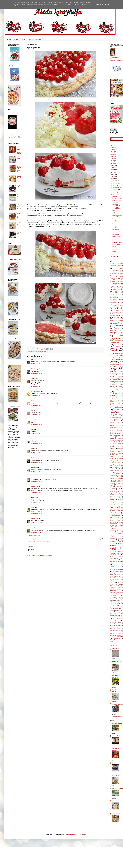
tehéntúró (112, 602)
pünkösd (117, 535)
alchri (32, 420)
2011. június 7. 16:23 (36, 502)
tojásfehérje (40, 351)
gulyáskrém (118, 381)
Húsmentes (112, 389)
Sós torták (115, 571)
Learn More (99, 4)
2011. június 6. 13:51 (36, 395)
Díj (113, 327)
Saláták (118, 560)
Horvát (118, 387)
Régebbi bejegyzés (98, 539)
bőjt (114, 299)
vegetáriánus (113, 627)
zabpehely (112, 631)
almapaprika (114, 268)
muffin (111, 496)
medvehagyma (116, 483)
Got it (107, 4)
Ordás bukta (18, 157)
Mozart (112, 494)
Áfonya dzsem (19, 232)
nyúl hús (118, 502)
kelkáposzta (120, 417)
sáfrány (111, 558)
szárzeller (119, 587)
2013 (112, 174)
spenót (111, 576)
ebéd (121, 334)
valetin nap (118, 623)
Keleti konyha (113, 417)
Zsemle (114, 251)
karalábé (112, 411)
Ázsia (113, 278)
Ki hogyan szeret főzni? (116, 226)
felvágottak (116, 364)
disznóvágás (113, 332)
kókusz (118, 433)
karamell (120, 411)
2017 (112, 165)
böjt (110, 299)
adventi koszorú (113, 263)
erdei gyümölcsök (119, 353)
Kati (32, 359)
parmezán (118, 517)
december (115, 180)
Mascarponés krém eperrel (117, 216)
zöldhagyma (120, 636)
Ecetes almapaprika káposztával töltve (19, 169)
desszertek (119, 325)
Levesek (119, 458)
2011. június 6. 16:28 (36, 443)
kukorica (112, 448)
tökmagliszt (118, 611)
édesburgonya (118, 340)
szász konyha (113, 589)
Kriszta (33, 439)
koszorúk (118, 440)
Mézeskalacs (113, 489)
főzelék (111, 370)
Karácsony (118, 407)
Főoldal (8, 39)
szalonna (120, 584)
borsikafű (119, 296)
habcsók (114, 384)
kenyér (119, 424)
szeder (119, 589)
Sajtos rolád (115, 234)
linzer (119, 462)
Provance (112, 531)
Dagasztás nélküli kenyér (117, 237)
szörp (113, 598)
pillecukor (121, 522)
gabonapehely (117, 373)
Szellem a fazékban (117, 736)
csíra (112, 315)
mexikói (113, 488)
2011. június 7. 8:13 (36, 492)
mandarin (112, 473)
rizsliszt (119, 551)
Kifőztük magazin (114, 427)
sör (112, 573)
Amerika (121, 268)
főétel (115, 368)
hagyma (121, 384)
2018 (112, 163)
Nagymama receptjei (115, 497)
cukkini (118, 307)
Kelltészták (116, 419)
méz (119, 488)
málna (111, 472)
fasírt (120, 361)
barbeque (112, 284)
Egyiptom (117, 346)
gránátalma (113, 378)
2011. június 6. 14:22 (36, 424)
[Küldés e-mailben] (45, 349)
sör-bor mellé (118, 573)
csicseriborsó (113, 312)
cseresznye (116, 310)
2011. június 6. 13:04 (36, 364)
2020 (112, 158)
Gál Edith (33, 378)
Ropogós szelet (116, 242)
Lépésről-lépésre (114, 454)
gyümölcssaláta (119, 382)
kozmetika (112, 441)
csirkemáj (116, 317)
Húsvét (120, 390)
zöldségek (112, 640)
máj (122, 465)
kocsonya (121, 432)
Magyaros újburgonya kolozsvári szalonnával (116, 206)
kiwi (115, 432)
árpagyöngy (114, 273)
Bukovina (112, 300)
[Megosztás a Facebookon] (51, 349)
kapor (119, 403)
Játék (121, 393)
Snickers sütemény (19, 215)
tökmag (111, 612)
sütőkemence (116, 579)
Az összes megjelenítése (118, 716)
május (114, 254)
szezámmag (120, 592)
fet (122, 364)
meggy (111, 485)
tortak (112, 610)
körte (111, 445)
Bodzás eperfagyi (117, 224)
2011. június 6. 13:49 (36, 386)
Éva (32, 410)
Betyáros (114, 289)
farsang (114, 361)
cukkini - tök (113, 309)
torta (122, 608)
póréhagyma (113, 528)
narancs (112, 499)
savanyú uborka (117, 564)
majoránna (112, 468)
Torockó (117, 608)
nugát (111, 502)
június (114, 194)
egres (116, 344)
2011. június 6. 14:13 (36, 414)
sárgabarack (113, 561)
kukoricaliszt (114, 449)
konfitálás (112, 440)
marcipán (112, 476)
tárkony (118, 600)
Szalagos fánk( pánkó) (19, 178)
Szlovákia (112, 597)
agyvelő (114, 265)
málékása (119, 470)
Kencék (111, 424)
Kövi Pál (118, 445)
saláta (111, 560)
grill (110, 379)
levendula (112, 458)
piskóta (113, 523)
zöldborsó (119, 635)
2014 (112, 172)
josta (120, 395)
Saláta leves (115, 213)
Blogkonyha (34, 467)
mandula (118, 473)
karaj (118, 409)
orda (111, 507)
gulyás (111, 381)
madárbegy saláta (119, 464)
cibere (111, 305)
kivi (112, 432)
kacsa (111, 400)
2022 (112, 156)
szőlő (122, 597)
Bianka (33, 429)
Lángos (114, 246)
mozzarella (119, 494)
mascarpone (119, 478)
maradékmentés (118, 475)
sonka (121, 568)
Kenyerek (112, 425)
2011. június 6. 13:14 (36, 373)
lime (120, 460)
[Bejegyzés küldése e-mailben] (42, 348)
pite (110, 525)
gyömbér (112, 382)
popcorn (119, 527)
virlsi (120, 627)
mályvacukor (118, 472)
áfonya (121, 263)
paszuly (111, 520)
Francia (119, 370)
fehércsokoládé (113, 362)
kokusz (112, 433)
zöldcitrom (112, 636)
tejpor (113, 603)
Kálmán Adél (34, 486)
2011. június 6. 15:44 (36, 433)
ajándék (119, 265)
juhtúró (118, 398)
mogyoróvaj (120, 493)
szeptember (116, 187)
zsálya (119, 640)
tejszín (35, 351)
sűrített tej (112, 577)
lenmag (119, 453)
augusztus (115, 189)
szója (117, 597)
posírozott (112, 530)
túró (122, 616)
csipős (116, 313)
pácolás (118, 509)
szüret (119, 598)
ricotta (121, 549)
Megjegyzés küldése (34, 535)
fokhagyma (120, 366)
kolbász (118, 435)
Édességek (114, 342)
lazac (117, 451)
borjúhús (112, 296)
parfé (111, 517)
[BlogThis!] (47, 349)
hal (113, 386)
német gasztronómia (115, 501)
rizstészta (112, 553)
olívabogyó (118, 506)
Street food (118, 576)
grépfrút (120, 378)
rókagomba (118, 553)
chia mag (114, 304)
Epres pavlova (116, 240)
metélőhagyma (119, 486)
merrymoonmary (70, 834)
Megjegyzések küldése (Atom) (42, 541)
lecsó (122, 451)
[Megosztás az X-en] (49, 349)
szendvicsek (113, 590)
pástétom (112, 518)
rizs (113, 551)
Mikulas (119, 489)
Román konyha (114, 554)
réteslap (112, 543)
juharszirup (112, 397)
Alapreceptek (113, 267)
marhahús (118, 477)
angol (111, 271)
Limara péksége (116, 763)
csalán (121, 309)
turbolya (117, 616)
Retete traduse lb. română (116, 546)
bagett (117, 279)
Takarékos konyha (117, 723)
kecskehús (112, 414)
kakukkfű (112, 401)
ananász (114, 270)
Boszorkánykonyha (115, 297)
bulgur (119, 300)
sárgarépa (120, 561)
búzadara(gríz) (113, 302)
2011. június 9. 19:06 (36, 513)
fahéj (117, 359)
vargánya (118, 625)
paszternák (118, 518)
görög (119, 376)
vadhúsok (112, 622)
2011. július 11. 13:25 (36, 532)
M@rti (32, 448)
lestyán (111, 456)
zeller (111, 633)
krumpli (112, 446)
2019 (112, 161)
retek (120, 541)
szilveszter (113, 595)
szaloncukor (112, 584)
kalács (119, 401)
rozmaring (112, 556)
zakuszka (118, 631)
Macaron (114, 196)
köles (122, 441)
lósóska (111, 464)
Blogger (84, 834)
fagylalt (111, 359)
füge (111, 371)
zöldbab (112, 635)
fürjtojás (115, 371)
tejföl (122, 602)
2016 (112, 167)
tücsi (32, 528)
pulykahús (120, 533)
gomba (112, 376)
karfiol (113, 412)
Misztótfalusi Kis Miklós (115, 491)
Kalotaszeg (112, 403)
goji (119, 374)
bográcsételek (113, 292)
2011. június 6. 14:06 (36, 405)
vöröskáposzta (113, 630)
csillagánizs (120, 312)
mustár (118, 496)
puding (119, 531)
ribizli (117, 549)
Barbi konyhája (35, 458)
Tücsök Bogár (35, 369)
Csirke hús (119, 315)
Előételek (16, 39)
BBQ (120, 286)
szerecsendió (112, 592)
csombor (115, 322)
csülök (121, 322)
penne (119, 520)
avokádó (120, 276)
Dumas (111, 333)
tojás (117, 605)
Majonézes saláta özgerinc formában (117, 220)
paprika (116, 512)
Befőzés (112, 288)
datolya (111, 325)
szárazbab (116, 586)
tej (117, 602)
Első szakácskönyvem (115, 352)
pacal (111, 509)
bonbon (112, 294)
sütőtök (111, 581)
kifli (120, 425)
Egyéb (121, 344)
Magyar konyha (115, 465)
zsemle (111, 641)
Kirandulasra (120, 430)
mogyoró (112, 493)
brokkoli (118, 299)
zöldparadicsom (116, 638)
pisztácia (119, 523)
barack (121, 281)
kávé (119, 412)
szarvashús (112, 587)
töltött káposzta (113, 613)
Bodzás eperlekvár (117, 244)
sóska (121, 571)
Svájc (119, 582)
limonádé (112, 462)
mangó (111, 475)
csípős (121, 313)
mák (119, 468)
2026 (112, 147)
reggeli (112, 540)
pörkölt (119, 530)
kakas (117, 400)
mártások (112, 478)
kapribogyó (120, 405)
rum (120, 556)
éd (114, 336)
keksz (111, 416)
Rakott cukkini (116, 249)
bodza (116, 291)
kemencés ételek (114, 422)
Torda (120, 607)
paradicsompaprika (115, 515)
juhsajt (111, 398)
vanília (111, 625)
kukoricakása (120, 448)
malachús (112, 470)
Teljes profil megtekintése (116, 60)
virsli (111, 628)
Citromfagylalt (116, 232)
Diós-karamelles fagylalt (116, 201)
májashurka (116, 467)
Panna (33, 477)
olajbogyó (112, 504)
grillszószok (117, 379)
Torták (24, 39)
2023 (112, 154)
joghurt (113, 395)
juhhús (119, 397)
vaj (112, 623)
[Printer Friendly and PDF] (30, 551)
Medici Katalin (120, 481)
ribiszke (112, 550)
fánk (122, 359)
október (115, 185)
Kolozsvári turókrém (117, 198)
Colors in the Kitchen (117, 788)
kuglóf (119, 446)
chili (120, 304)
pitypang (115, 525)
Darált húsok (116, 323)
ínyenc (111, 393)
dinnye (117, 327)
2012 (112, 176)
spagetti (111, 574)
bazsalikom (113, 286)
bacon (111, 280)
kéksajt (119, 414)
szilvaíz (119, 593)
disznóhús (113, 330)
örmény (120, 507)
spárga (118, 574)
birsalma (120, 289)
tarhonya (112, 600)
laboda (121, 449)
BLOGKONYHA (116, 775)
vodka (118, 628)
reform (119, 538)
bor (119, 294)
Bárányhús (116, 283)
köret (120, 443)
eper (32, 351)
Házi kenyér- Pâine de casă (19, 206)
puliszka (112, 533)
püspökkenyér (113, 536)
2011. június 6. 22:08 (36, 481)
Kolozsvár (112, 437)
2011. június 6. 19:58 (36, 462)
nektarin (119, 499)
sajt (118, 558)
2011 (112, 179)
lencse (113, 453)
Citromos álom (19, 195)
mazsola (112, 481)
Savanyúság (112, 566)
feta (112, 366)
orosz (115, 507)
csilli (112, 313)
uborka (114, 618)
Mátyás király (116, 480)
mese (111, 486)
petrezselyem (113, 522)
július (114, 192)
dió (122, 327)
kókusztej (112, 435)
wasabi (120, 630)
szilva (113, 593)
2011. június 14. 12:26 (37, 522)
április (114, 256)
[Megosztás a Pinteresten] (52, 349)
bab (119, 278)
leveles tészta (118, 456)
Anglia (119, 270)
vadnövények (120, 622)
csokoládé (120, 320)
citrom (115, 305)
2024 (112, 152)
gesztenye (112, 374)
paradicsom (113, 514)
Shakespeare (113, 568)
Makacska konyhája (117, 704)
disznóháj (116, 328)
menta (119, 485)
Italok (116, 393)
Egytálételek (113, 348)
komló (119, 438)
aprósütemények (119, 271)
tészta (111, 605)
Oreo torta (18, 186)
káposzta (112, 405)
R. (31, 400)
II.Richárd (118, 392)
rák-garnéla (112, 538)
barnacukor (118, 284)
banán (115, 281)
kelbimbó (118, 416)
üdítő (120, 618)
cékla (121, 302)
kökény (117, 441)
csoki (111, 318)
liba (115, 460)
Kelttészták (113, 421)
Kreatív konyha (35, 391)
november (115, 183)
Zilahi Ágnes (118, 633)
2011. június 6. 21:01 (36, 472)
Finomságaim (115, 648)
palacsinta (120, 510)
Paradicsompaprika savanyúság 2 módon (19, 150)
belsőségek (120, 288)
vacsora (113, 620)
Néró (113, 210)
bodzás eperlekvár (38, 215)
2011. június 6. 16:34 (36, 453)
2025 (112, 149)
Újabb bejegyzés (31, 539)
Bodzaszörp (115, 229)
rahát (120, 536)
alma (121, 267)
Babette (114, 801)
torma (111, 608)
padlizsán (112, 510)
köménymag (114, 443)
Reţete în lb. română (35, 39)
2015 (112, 170)
